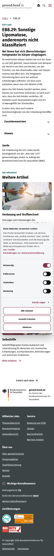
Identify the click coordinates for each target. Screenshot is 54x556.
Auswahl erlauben (27, 319)
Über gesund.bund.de (13, 454)
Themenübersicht (11, 423)
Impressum (23, 548)
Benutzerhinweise (11, 428)
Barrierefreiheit (35, 434)
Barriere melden (35, 439)
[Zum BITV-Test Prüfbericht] (11, 529)
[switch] (47, 274)
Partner (6, 470)
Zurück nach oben (25, 380)
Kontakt (6, 476)
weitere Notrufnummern (14, 501)
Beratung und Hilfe (36, 423)
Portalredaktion (10, 459)
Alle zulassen (27, 311)
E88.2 (5, 18)
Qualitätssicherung (11, 465)
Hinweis (8, 133)
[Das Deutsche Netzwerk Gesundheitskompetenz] (24, 519)
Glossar (30, 428)
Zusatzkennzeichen (15, 121)
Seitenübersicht (10, 434)
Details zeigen (38, 302)
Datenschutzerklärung (33, 253)
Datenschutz (8, 548)
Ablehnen (27, 327)
